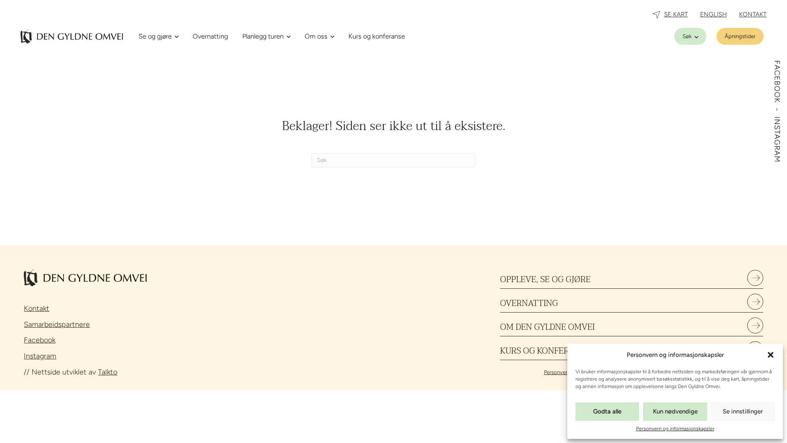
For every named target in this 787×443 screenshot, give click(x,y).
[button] (771, 355)
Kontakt (36, 308)
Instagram (40, 356)
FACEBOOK (777, 82)
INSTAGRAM (777, 139)
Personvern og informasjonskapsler (675, 429)
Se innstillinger (743, 411)
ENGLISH (713, 14)
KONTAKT (753, 14)
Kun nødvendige (675, 411)
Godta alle (607, 411)
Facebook (39, 340)
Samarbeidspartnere (57, 324)
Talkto (107, 372)
